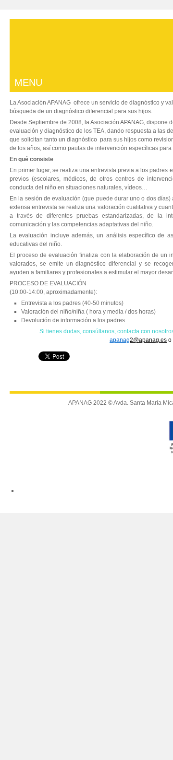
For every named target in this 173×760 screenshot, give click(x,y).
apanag (120, 340)
